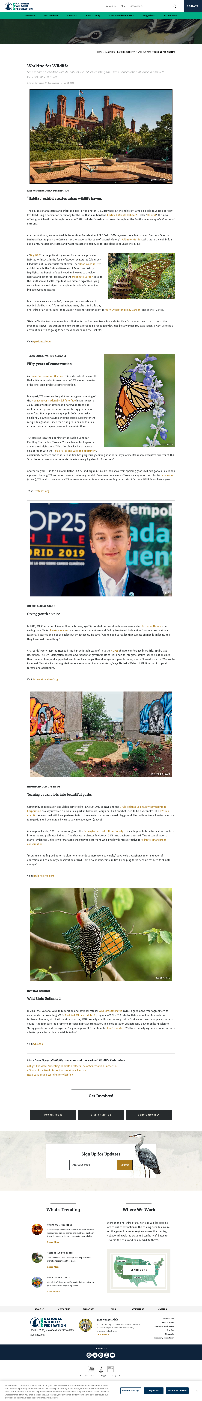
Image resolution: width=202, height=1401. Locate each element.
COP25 (114, 650)
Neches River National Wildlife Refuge (54, 400)
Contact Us (111, 6)
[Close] (196, 1390)
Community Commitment (164, 1338)
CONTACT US (64, 1309)
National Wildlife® (126, 52)
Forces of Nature (151, 626)
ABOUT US (39, 1309)
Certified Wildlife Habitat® (122, 215)
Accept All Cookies (177, 1390)
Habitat (151, 215)
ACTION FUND (138, 1309)
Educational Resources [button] (121, 15)
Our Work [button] (30, 15)
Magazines (110, 52)
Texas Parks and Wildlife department (74, 450)
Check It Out (53, 1291)
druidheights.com (43, 875)
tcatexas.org (42, 491)
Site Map (170, 1330)
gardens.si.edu (42, 341)
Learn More (53, 1242)
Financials (169, 1334)
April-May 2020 (144, 52)
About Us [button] (72, 15)
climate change (58, 630)
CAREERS (162, 1309)
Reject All (154, 1390)
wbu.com (38, 1043)
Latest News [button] (170, 15)
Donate (193, 6)
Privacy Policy (168, 1322)
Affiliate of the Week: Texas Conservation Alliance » (56, 1070)
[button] (125, 1165)
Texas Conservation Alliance (46, 376)
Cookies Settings (130, 1390)
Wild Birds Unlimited (110, 1010)
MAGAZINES (88, 1309)
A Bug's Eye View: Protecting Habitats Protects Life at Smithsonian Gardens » (72, 1066)
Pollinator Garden (131, 239)
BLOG (113, 1309)
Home (99, 52)
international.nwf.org (45, 679)
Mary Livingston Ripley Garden (122, 309)
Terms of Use (168, 1319)
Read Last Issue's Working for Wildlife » (50, 1074)
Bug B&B (35, 255)
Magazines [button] (149, 15)
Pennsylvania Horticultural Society (103, 831)
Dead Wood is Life (89, 264)
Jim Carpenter (115, 1028)
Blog (123, 6)
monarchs (167, 475)
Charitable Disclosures (164, 1326)
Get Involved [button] (51, 15)
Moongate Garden (82, 276)
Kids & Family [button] (93, 15)
